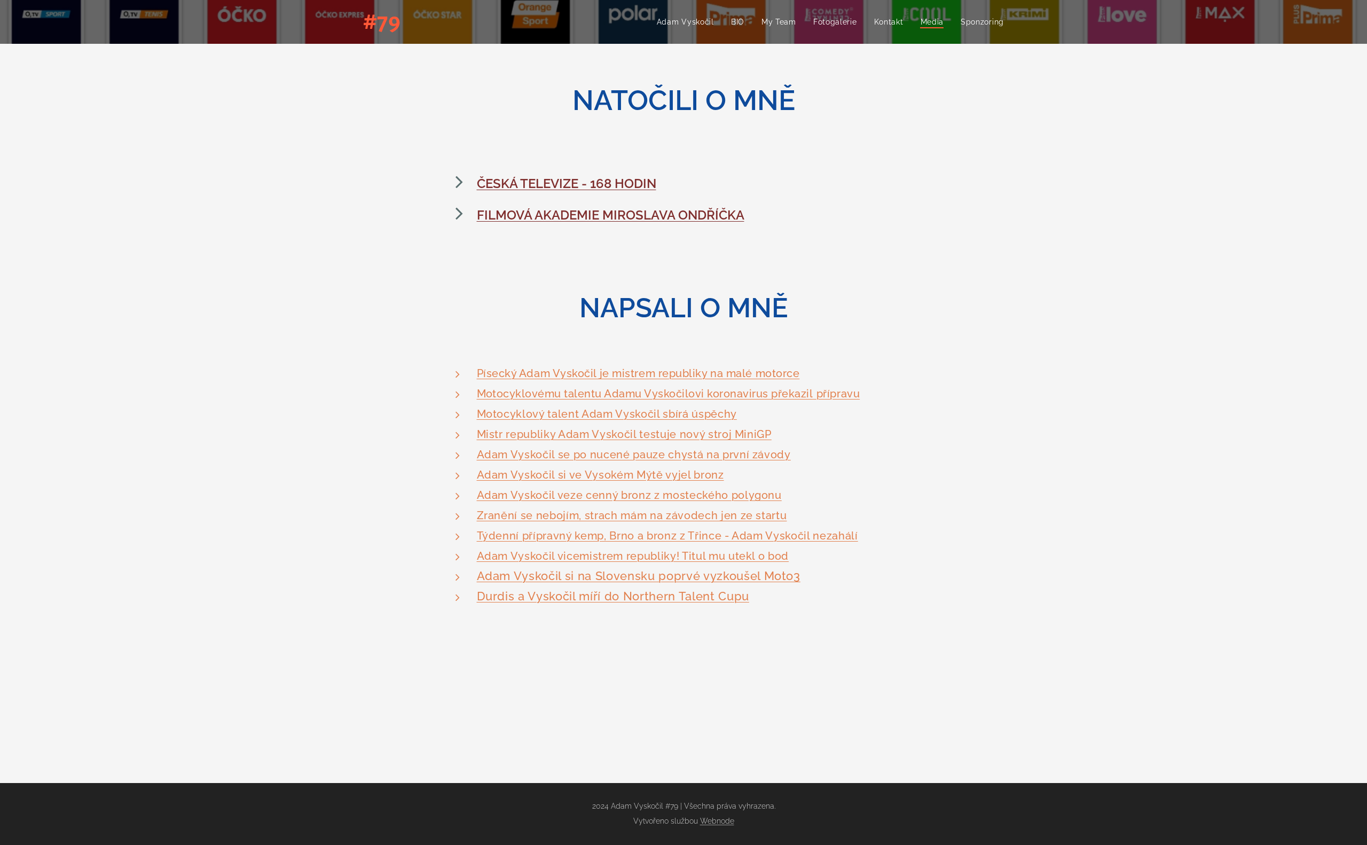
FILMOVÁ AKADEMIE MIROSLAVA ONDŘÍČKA (610, 215)
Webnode (717, 821)
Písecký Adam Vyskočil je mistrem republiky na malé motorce (638, 373)
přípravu (838, 393)
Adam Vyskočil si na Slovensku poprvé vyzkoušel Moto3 (638, 576)
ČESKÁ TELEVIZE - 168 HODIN (566, 183)
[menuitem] (688, 22)
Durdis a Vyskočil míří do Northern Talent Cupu (613, 596)
